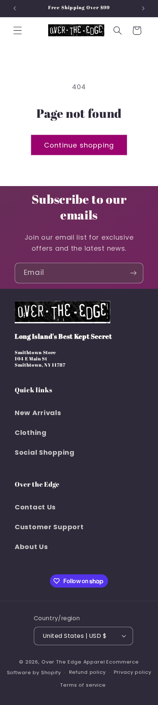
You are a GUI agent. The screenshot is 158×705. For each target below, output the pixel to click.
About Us (31, 546)
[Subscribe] (133, 273)
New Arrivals (38, 412)
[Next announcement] (143, 8)
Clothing (31, 432)
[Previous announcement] (15, 8)
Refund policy (87, 672)
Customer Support (49, 526)
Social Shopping (45, 452)
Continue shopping (79, 145)
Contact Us (35, 507)
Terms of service (82, 685)
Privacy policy (132, 672)
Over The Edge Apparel (73, 661)
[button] (18, 30)
